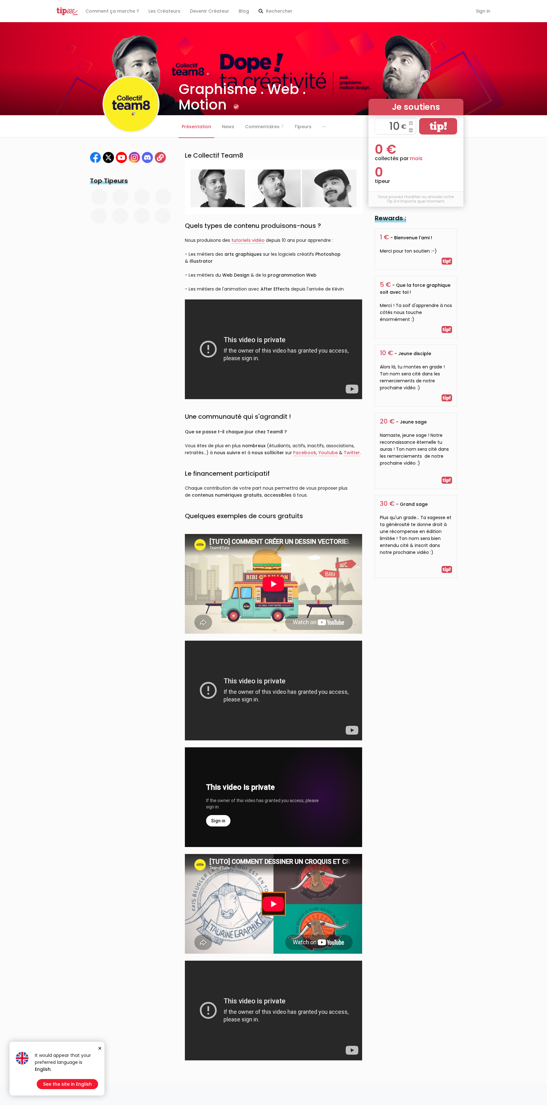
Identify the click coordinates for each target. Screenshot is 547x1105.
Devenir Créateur (209, 11)
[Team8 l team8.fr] (147, 157)
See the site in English (67, 1084)
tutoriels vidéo (248, 240)
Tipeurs (302, 126)
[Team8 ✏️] (108, 157)
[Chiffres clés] (160, 157)
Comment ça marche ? (112, 11)
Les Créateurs (164, 11)
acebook (305, 452)
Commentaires (264, 126)
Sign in (483, 11)
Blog (244, 11)
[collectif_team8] (134, 157)
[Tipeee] (67, 11)
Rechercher (278, 11)
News (228, 126)
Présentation (196, 126)
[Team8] (95, 157)
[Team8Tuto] (121, 157)
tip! (438, 126)
